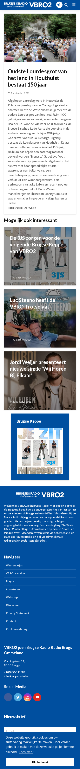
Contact (11, 621)
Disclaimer (12, 605)
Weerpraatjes (14, 565)
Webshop (12, 597)
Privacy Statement (17, 613)
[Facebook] (8, 697)
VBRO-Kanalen (15, 573)
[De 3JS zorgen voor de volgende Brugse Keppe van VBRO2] (40, 256)
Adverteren (13, 589)
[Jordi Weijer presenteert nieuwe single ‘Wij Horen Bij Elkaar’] (40, 380)
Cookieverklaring (16, 629)
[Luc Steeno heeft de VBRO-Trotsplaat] (40, 318)
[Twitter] (18, 697)
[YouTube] (37, 697)
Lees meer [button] (26, 752)
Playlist (11, 581)
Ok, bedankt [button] (40, 762)
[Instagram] (27, 697)
